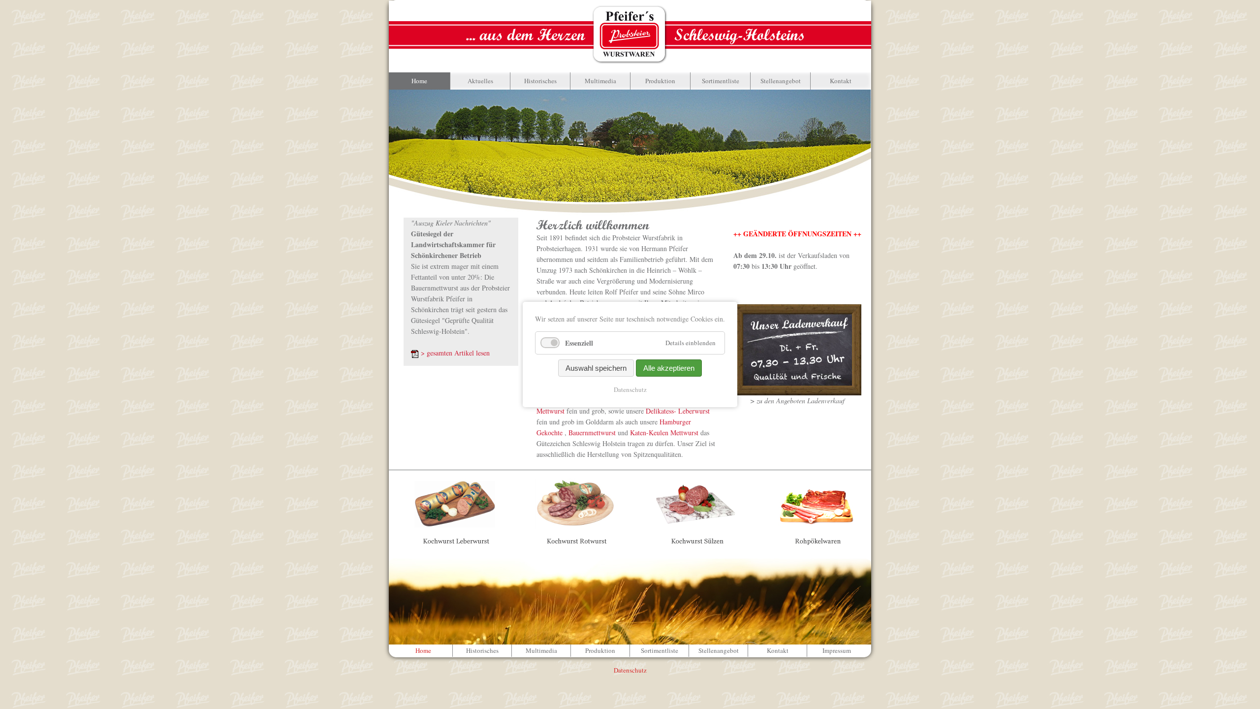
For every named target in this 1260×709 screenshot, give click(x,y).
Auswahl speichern (596, 368)
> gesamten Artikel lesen (455, 352)
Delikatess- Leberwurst (677, 411)
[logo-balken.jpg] (630, 34)
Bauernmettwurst (591, 432)
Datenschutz (630, 389)
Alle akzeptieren (668, 368)
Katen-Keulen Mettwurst (664, 432)
